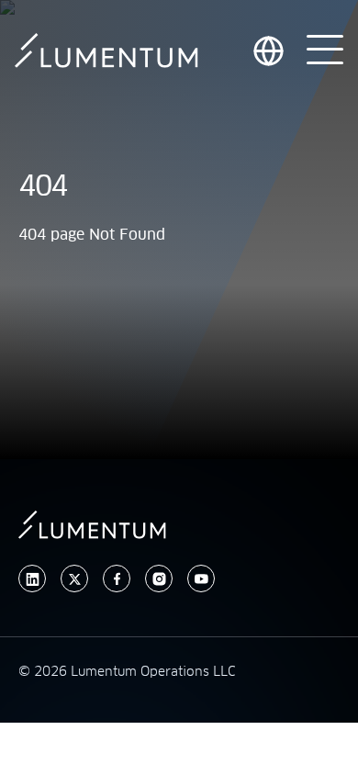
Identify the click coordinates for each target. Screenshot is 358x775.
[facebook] (116, 579)
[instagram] (158, 579)
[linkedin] (32, 579)
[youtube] (201, 579)
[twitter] (74, 579)
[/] (106, 51)
